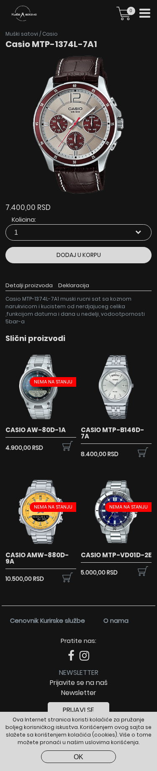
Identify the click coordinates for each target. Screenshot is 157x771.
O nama (116, 620)
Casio (50, 33)
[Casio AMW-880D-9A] (40, 546)
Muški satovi (21, 33)
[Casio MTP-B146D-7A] (116, 421)
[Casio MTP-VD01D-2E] (116, 546)
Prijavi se (78, 710)
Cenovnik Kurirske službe (47, 620)
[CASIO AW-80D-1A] (40, 421)
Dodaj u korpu (79, 255)
